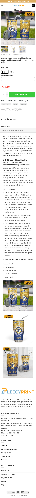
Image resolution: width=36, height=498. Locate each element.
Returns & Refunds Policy (9, 449)
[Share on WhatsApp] (3, 109)
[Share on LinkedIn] (20, 109)
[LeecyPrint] (18, 5)
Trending (23, 104)
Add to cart (22, 94)
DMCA (3, 481)
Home (3, 54)
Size (2, 67)
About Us (4, 446)
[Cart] (33, 5)
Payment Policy (6, 478)
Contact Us (5, 471)
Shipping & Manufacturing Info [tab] (12, 130)
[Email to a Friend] (13, 109)
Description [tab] (5, 126)
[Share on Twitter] (9, 109)
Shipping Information (8, 474)
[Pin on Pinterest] (16, 109)
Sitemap (4, 460)
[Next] (31, 28)
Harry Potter (18, 54)
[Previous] (4, 28)
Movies (8, 54)
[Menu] (2, 5)
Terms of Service (6, 456)
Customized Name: (7, 75)
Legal (3, 485)
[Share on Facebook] (6, 109)
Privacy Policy (6, 453)
